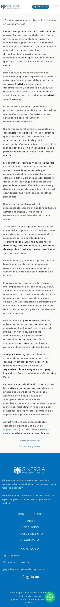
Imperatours (10, 429)
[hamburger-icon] (56, 7)
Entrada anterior (30, 441)
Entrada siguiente (30, 447)
